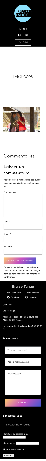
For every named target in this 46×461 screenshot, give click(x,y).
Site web (8, 246)
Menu (23, 29)
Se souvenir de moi (14, 449)
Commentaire (11, 192)
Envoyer (23, 403)
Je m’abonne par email (18, 425)
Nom (7, 221)
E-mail (7, 234)
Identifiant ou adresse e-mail (16, 434)
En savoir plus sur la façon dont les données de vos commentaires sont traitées (22, 273)
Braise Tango (23, 286)
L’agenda (23, 42)
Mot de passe (9, 443)
